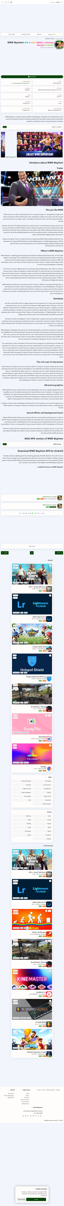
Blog (27, 1093)
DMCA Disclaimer (51, 1090)
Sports (29, 835)
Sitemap (58, 1090)
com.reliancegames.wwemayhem (20, 83)
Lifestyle (49, 792)
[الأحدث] (59, 553)
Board (29, 819)
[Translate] (11, 2)
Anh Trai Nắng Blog (9, 1095)
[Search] (2, 2)
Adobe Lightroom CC (39, 617)
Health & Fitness (27, 788)
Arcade (49, 819)
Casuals (49, 823)
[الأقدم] (5, 553)
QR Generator (25, 1103)
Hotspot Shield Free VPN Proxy (36, 677)
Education (28, 785)
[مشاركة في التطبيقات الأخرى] (20, 513)
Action (49, 816)
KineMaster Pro (41, 992)
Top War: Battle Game (39, 647)
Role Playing (28, 831)
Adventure (28, 816)
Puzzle (29, 827)
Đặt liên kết (11, 1097)
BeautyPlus (42, 737)
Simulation (48, 835)
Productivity (48, 800)
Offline (49, 827)
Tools (29, 800)
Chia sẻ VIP (11, 1093)
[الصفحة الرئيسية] (32, 553)
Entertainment (47, 788)
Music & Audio (47, 796)
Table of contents (56, 127)
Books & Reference (26, 781)
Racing (49, 831)
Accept (36, 1199)
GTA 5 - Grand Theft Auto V (37, 587)
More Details (21, 1199)
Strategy (49, 839)
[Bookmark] (8, 2)
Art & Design (48, 781)
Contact (39, 1090)
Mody (58, 2)
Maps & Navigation (26, 792)
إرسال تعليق (32, 546)
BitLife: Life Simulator (39, 932)
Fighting (29, 823)
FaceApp (43, 767)
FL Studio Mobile (41, 1022)
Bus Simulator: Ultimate (38, 707)
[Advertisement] (32, 18)
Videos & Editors (47, 804)
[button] (5, 2)
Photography (27, 796)
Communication (47, 785)
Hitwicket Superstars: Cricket (36, 1052)
